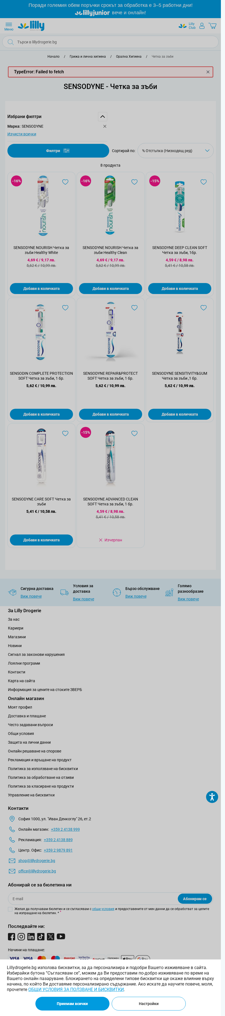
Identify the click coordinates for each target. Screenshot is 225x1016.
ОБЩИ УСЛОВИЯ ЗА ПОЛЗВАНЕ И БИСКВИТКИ (76, 989)
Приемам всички (72, 1003)
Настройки (149, 1003)
